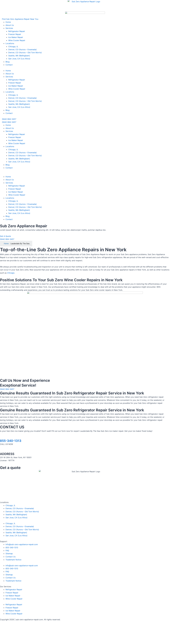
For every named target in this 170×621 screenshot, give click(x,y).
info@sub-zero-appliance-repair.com (22, 544)
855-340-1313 (10, 441)
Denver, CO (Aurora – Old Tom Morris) (25, 52)
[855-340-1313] (0, 437)
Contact (9, 65)
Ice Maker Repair (15, 37)
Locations (10, 43)
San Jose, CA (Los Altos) (19, 58)
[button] (19, 19)
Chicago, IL (13, 46)
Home (8, 22)
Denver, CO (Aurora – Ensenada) (22, 49)
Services (9, 28)
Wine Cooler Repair (16, 40)
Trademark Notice (13, 559)
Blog (7, 62)
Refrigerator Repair (16, 31)
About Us (10, 25)
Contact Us (10, 556)
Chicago (10, 273)
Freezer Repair (14, 34)
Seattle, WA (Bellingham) (19, 55)
